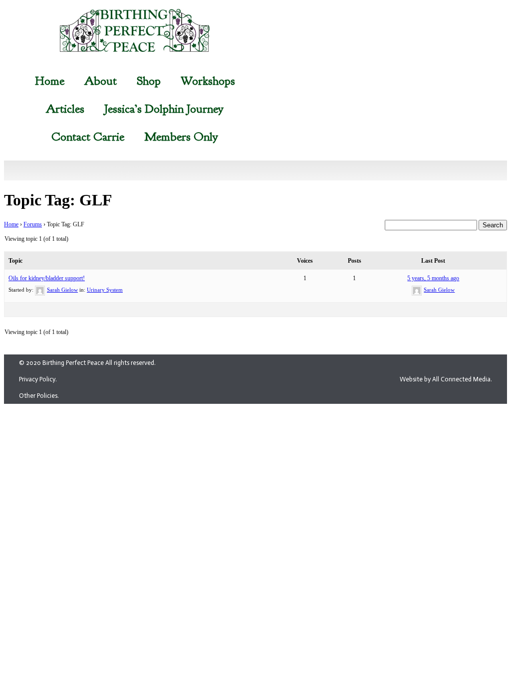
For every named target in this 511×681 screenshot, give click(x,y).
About (100, 80)
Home (49, 80)
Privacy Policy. (38, 379)
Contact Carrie (87, 136)
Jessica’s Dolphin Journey (164, 108)
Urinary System (105, 290)
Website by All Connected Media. (446, 379)
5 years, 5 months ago (433, 278)
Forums (32, 224)
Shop (149, 80)
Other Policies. (39, 395)
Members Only (181, 136)
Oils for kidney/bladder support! (46, 278)
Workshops (208, 80)
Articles (65, 108)
